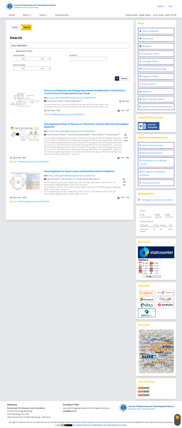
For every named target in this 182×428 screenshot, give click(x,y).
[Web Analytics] (156, 252)
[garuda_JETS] (165, 305)
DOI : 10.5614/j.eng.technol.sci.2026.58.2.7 (31, 161)
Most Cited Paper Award (153, 99)
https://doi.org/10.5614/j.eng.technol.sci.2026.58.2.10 (72, 98)
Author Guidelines (150, 31)
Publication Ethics (150, 54)
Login (170, 6)
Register (161, 6)
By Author (73, 55)
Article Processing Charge (154, 69)
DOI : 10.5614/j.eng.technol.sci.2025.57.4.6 (31, 201)
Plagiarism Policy (150, 76)
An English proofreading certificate (152, 173)
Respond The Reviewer (152, 153)
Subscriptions (149, 84)
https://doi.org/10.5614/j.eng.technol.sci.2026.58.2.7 (71, 131)
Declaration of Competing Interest (152, 162)
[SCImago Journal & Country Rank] (156, 200)
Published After (18, 55)
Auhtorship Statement (152, 145)
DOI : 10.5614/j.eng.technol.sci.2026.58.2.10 (65, 114)
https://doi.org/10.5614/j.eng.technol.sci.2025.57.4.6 (71, 175)
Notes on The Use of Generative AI (157, 107)
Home (12, 15)
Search (124, 78)
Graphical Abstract (151, 183)
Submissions (62, 15)
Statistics (146, 91)
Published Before (19, 65)
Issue (42, 15)
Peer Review (147, 38)
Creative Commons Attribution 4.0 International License (100, 425)
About (26, 15)
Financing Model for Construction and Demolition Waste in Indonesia (79, 171)
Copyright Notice (150, 61)
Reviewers (146, 46)
